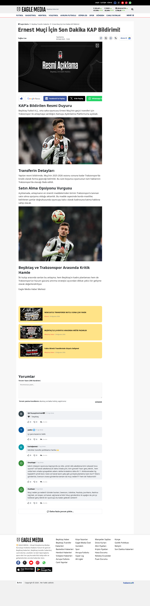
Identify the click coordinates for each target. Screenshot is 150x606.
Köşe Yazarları (81, 539)
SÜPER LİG (82, 15)
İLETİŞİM (103, 3)
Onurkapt (32, 462)
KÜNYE (109, 3)
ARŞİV (97, 3)
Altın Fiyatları (100, 546)
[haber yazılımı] (128, 582)
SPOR (91, 15)
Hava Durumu (101, 552)
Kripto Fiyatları (101, 549)
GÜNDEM (100, 15)
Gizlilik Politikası (122, 542)
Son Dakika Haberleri (124, 549)
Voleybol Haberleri (64, 556)
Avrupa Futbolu (62, 559)
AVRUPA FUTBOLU (68, 15)
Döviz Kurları (100, 542)
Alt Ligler (79, 559)
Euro (108, 8)
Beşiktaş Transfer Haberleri (40, 24)
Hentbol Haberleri (64, 552)
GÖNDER (98, 402)
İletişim (118, 546)
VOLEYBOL (53, 15)
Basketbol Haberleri (64, 549)
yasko (30, 430)
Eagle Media (24, 24)
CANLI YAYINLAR (113, 15)
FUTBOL (19, 15)
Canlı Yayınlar (62, 562)
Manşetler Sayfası (103, 539)
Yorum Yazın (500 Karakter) (30, 380)
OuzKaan (31, 489)
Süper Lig (79, 556)
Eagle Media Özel (83, 542)
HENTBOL (42, 15)
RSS (20, 583)
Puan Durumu (101, 559)
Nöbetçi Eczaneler (103, 556)
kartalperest (33, 446)
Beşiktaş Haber (62, 539)
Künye (117, 539)
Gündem (79, 546)
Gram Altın (121, 8)
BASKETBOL (30, 15)
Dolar (97, 8)
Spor (77, 549)
